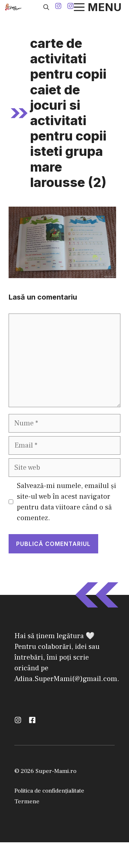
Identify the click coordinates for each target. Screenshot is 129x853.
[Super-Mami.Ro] (14, 7)
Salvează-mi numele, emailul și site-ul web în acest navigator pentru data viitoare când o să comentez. (66, 502)
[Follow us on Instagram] (58, 7)
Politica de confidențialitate (49, 791)
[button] (46, 7)
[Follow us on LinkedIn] (32, 720)
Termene (26, 801)
